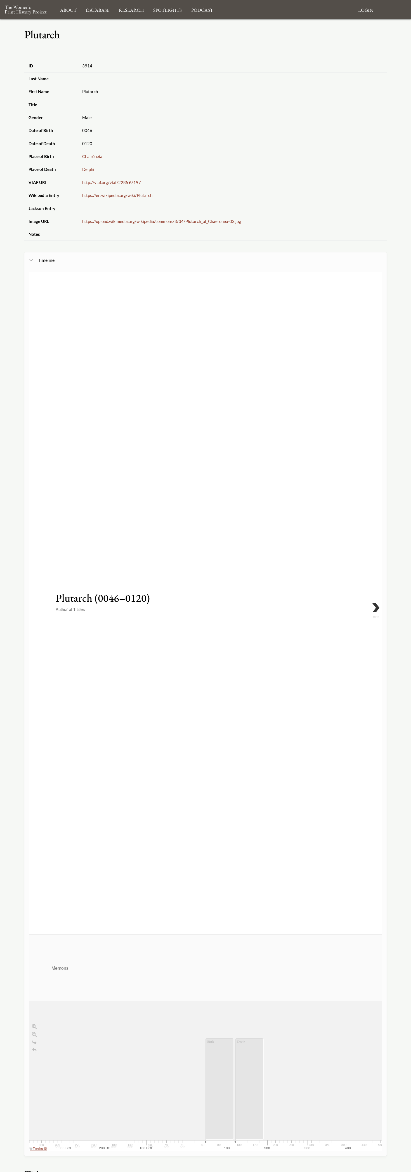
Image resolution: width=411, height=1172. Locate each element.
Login (365, 9)
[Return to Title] (34, 1050)
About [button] (68, 9)
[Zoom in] (34, 1026)
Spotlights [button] (167, 9)
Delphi (88, 169)
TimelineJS (40, 1148)
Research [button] (131, 9)
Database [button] (98, 9)
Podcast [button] (202, 9)
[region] (205, 711)
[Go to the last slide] (34, 1042)
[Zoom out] (34, 1034)
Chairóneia (92, 156)
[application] (205, 1042)
